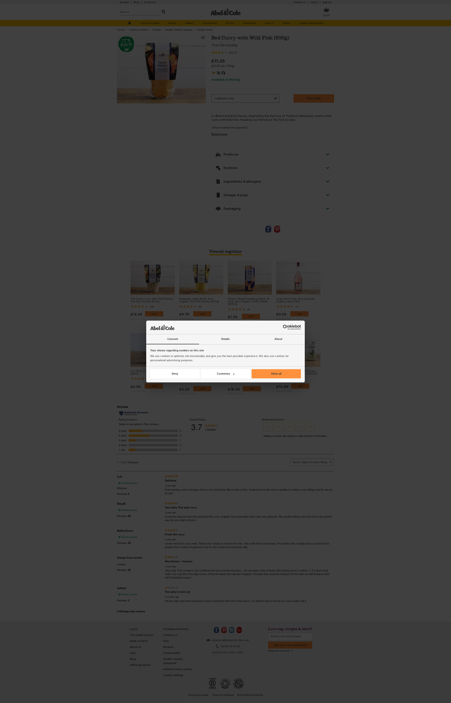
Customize (223, 373)
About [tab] (278, 338)
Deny (175, 373)
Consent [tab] (172, 338)
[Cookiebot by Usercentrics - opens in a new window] (285, 327)
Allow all (276, 373)
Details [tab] (225, 338)
